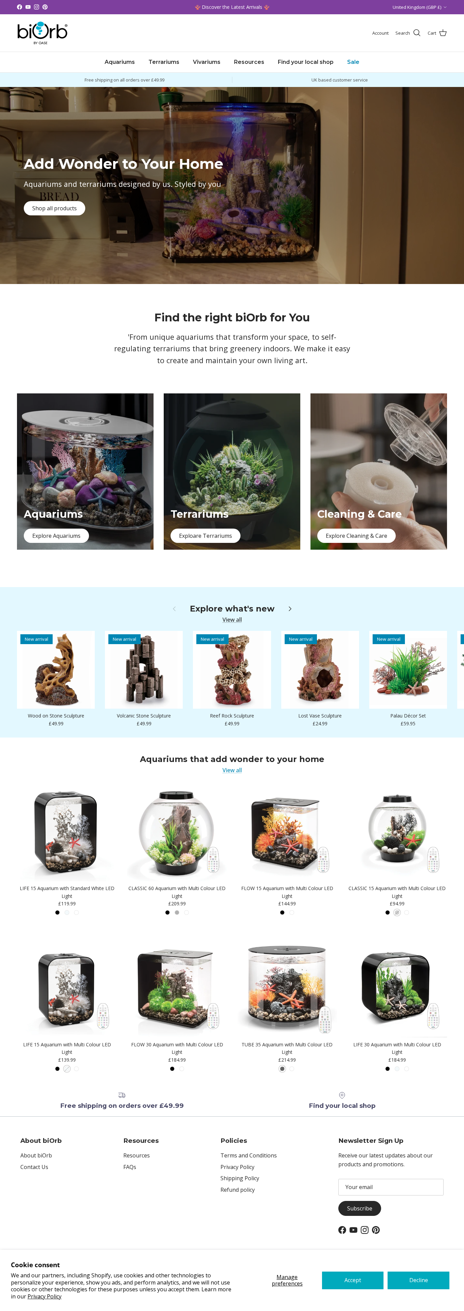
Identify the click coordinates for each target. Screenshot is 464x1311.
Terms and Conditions (248, 1155)
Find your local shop (306, 62)
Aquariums (120, 62)
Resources (249, 62)
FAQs (129, 1167)
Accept (352, 1280)
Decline (418, 1280)
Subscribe (359, 1208)
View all (232, 619)
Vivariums (206, 62)
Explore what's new (232, 609)
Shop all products (54, 208)
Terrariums (163, 62)
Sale (353, 62)
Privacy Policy (44, 1296)
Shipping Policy (239, 1178)
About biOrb (36, 1155)
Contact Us (34, 1167)
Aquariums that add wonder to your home (232, 759)
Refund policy (237, 1189)
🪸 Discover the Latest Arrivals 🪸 (232, 7)
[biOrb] (42, 33)
